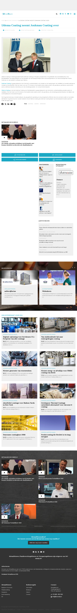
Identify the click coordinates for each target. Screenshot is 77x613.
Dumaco (60, 180)
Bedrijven (28, 590)
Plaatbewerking (6, 590)
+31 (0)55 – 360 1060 (57, 594)
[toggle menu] (74, 14)
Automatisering (44, 225)
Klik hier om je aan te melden (38, 542)
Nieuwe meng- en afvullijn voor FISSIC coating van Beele (56, 372)
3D (2, 596)
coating (30, 103)
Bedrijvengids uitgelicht (61, 165)
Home (3, 20)
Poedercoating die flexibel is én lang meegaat (55, 436)
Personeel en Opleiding (47, 232)
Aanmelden (29, 587)
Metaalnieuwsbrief (21, 159)
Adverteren (58, 159)
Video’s (28, 592)
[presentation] (72, 267)
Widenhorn (46, 291)
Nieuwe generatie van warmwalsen (17, 371)
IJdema (36, 103)
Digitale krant (58, 154)
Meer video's (38, 526)
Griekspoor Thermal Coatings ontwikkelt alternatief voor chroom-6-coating (56, 405)
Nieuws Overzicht (12, 20)
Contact (28, 594)
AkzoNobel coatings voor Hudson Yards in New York (19, 404)
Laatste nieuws (44, 221)
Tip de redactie (21, 154)
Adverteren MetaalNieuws (8, 609)
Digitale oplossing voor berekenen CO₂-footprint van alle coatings (19, 338)
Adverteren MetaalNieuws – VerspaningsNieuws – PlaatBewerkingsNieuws (45, 184)
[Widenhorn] (45, 282)
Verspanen (42, 238)
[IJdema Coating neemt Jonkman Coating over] (26, 71)
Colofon (19, 609)
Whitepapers (44, 164)
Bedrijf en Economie (46, 245)
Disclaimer (41, 609)
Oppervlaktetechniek (10, 334)
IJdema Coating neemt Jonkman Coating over (30, 25)
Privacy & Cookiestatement (29, 609)
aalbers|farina (10, 291)
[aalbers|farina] (7, 282)
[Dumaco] (66, 178)
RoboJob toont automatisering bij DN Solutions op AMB (53, 252)
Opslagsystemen (10, 289)
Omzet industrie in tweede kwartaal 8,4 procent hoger (53, 247)
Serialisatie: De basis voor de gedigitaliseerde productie (45, 203)
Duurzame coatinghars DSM (14, 435)
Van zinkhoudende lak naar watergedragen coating (52, 338)
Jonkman (43, 103)
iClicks (27, 606)
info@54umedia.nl (57, 596)
